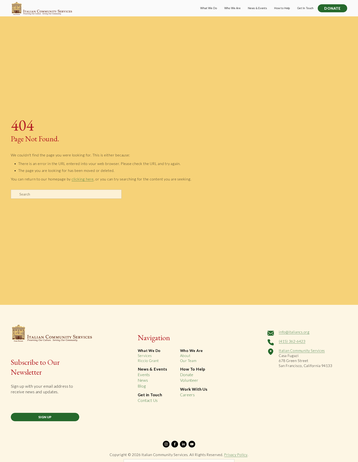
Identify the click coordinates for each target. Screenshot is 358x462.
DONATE (332, 8)
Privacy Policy (235, 455)
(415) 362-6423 (292, 341)
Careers (187, 394)
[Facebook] (174, 444)
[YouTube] (192, 444)
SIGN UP (44, 417)
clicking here (83, 179)
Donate (187, 374)
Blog (142, 386)
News (143, 380)
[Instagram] (166, 444)
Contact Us (148, 400)
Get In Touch (305, 8)
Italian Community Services (302, 350)
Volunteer (189, 380)
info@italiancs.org (294, 332)
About (185, 355)
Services (145, 355)
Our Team (188, 360)
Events (144, 374)
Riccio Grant (148, 360)
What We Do (208, 8)
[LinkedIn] (183, 444)
